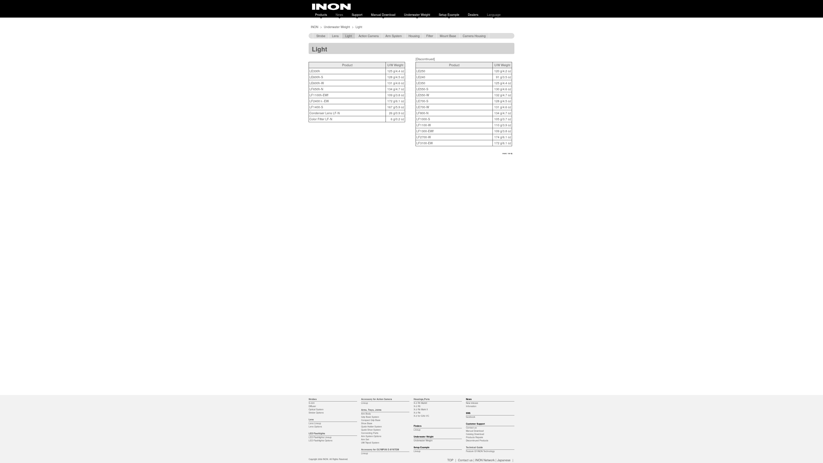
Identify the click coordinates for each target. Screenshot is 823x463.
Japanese (504, 460)
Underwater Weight (417, 14)
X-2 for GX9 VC (421, 415)
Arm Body (366, 413)
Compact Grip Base (370, 420)
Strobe (320, 36)
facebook (470, 416)
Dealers (473, 14)
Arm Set (365, 439)
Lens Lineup (315, 423)
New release (472, 402)
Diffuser (312, 406)
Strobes (313, 399)
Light (348, 36)
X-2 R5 (417, 406)
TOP (450, 460)
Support (357, 14)
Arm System (393, 36)
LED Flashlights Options (320, 440)
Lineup (364, 402)
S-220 (312, 402)
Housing (414, 36)
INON (314, 27)
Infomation (471, 406)
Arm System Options (371, 436)
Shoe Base (366, 423)
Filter (429, 36)
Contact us (471, 427)
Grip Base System (370, 416)
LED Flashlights (317, 433)
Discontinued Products (477, 440)
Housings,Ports (422, 399)
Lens (335, 36)
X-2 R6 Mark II (421, 409)
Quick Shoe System (371, 429)
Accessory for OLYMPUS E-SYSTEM (380, 449)
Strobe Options (316, 412)
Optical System (316, 409)
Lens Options (315, 426)
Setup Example (449, 14)
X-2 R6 (417, 412)
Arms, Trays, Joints (371, 409)
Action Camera (369, 36)
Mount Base (448, 36)
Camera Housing (474, 36)
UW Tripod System (370, 442)
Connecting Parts (369, 432)
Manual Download (383, 14)
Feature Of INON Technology (480, 451)
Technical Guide (474, 447)
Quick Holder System (371, 426)
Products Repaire (474, 437)
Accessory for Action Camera (376, 399)
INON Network (485, 460)
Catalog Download (475, 434)
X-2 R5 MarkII (420, 402)
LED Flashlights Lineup (320, 437)
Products (321, 14)
